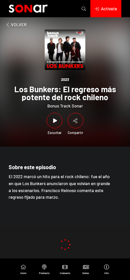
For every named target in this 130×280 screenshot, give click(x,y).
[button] (83, 8)
